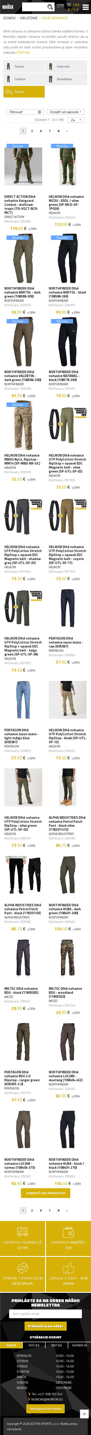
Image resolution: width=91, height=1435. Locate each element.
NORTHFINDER (14, 300)
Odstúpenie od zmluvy (45, 1408)
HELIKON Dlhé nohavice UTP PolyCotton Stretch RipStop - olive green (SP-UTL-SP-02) (23, 824)
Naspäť (19, 91)
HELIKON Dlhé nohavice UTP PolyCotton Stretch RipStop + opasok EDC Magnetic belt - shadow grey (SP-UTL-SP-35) (23, 555)
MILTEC (8, 997)
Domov (9, 18)
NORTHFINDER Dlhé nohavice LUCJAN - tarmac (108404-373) (19, 1164)
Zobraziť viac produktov (45, 1193)
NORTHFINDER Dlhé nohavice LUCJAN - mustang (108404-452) (66, 1076)
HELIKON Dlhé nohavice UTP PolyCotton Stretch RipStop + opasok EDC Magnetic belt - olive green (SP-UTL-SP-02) (67, 463)
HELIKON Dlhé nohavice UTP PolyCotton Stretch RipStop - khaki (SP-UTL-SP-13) (68, 736)
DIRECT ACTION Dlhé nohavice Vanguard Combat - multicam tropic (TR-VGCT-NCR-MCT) (21, 205)
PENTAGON (56, 650)
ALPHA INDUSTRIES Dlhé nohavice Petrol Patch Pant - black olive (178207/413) (67, 824)
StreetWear (64, 79)
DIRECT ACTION (14, 217)
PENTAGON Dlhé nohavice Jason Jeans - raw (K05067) (66, 642)
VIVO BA (33, 1345)
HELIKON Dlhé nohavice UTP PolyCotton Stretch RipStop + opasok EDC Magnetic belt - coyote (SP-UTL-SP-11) (67, 555)
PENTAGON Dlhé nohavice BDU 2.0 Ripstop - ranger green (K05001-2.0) (22, 1078)
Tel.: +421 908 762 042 (47, 1394)
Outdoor (20, 79)
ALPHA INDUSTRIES (61, 834)
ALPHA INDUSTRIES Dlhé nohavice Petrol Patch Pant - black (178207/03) (22, 909)
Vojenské (63, 66)
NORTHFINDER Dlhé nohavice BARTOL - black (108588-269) (67, 292)
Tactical (19, 66)
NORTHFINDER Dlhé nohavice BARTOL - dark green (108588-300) (22, 292)
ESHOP (11, 1345)
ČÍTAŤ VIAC (23, 52)
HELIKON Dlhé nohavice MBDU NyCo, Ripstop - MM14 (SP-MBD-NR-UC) (22, 459)
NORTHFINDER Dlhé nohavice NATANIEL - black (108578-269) (64, 376)
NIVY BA (56, 1345)
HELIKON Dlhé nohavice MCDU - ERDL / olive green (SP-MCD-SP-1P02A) (66, 203)
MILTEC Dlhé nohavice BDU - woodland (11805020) (65, 993)
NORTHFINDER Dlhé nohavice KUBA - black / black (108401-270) (66, 1164)
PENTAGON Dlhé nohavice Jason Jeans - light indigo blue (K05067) (21, 736)
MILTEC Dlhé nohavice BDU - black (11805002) (21, 991)
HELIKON (54, 213)
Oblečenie (29, 18)
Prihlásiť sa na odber (45, 1326)
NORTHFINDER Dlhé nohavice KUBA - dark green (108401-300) (65, 909)
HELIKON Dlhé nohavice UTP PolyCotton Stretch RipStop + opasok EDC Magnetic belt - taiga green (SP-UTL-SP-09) (23, 646)
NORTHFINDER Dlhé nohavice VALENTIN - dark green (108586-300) (22, 376)
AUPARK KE (79, 1345)
